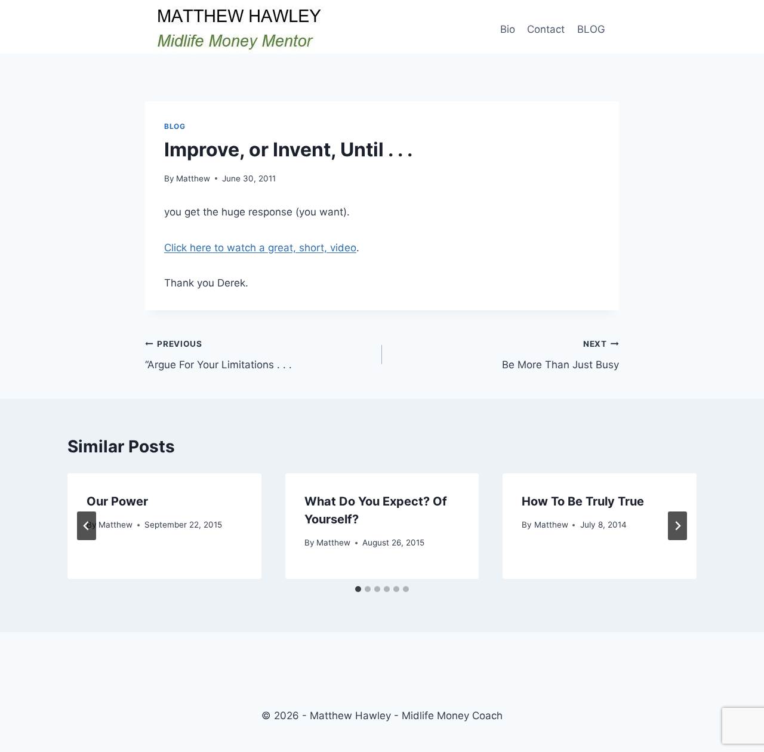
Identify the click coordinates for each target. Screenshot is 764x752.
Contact (546, 29)
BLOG (591, 29)
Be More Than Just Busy (560, 355)
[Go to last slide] (86, 525)
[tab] (358, 589)
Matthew (193, 178)
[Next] (677, 525)
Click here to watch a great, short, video (260, 248)
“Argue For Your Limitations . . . (218, 355)
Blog (174, 126)
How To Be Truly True (583, 501)
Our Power (117, 501)
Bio (507, 29)
